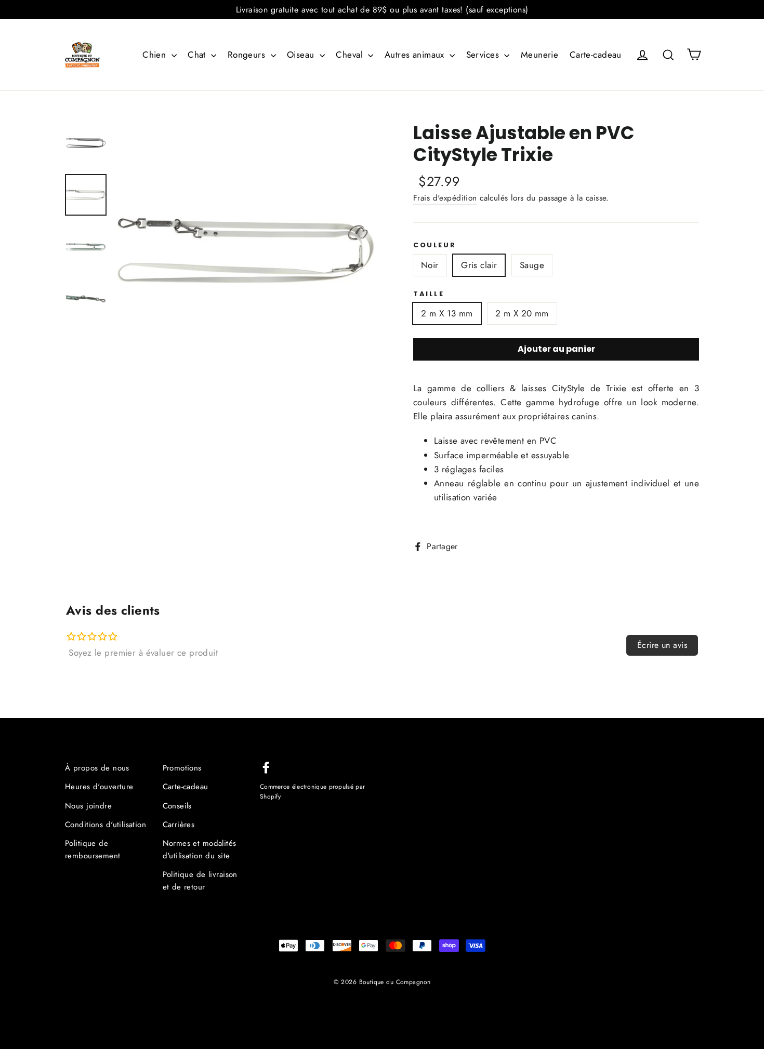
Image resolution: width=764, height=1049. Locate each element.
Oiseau (302, 54)
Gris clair (479, 265)
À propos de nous (97, 768)
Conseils (177, 806)
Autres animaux (416, 54)
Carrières (179, 824)
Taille (428, 294)
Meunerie (539, 54)
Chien (155, 54)
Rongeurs (248, 54)
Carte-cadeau (596, 54)
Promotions (182, 768)
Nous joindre (88, 806)
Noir (430, 265)
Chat (198, 54)
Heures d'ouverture (99, 786)
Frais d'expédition (445, 198)
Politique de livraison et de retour (200, 881)
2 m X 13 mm (447, 313)
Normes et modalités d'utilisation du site (199, 849)
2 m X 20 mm (522, 313)
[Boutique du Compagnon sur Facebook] (266, 767)
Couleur (434, 245)
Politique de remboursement (93, 849)
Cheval (350, 54)
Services (484, 54)
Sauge (532, 265)
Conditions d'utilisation (105, 824)
